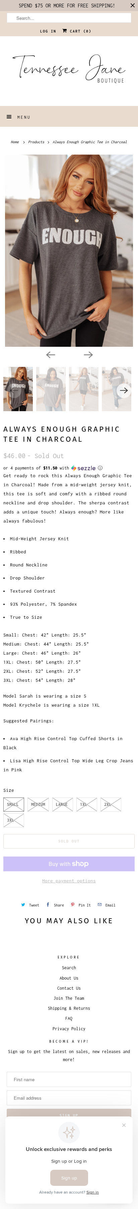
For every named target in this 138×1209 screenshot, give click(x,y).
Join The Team (69, 998)
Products (37, 142)
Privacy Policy (69, 1028)
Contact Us (69, 988)
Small (13, 804)
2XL (107, 804)
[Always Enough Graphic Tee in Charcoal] (69, 251)
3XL (10, 820)
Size (8, 790)
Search (69, 967)
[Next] (87, 354)
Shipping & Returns (69, 1008)
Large (62, 804)
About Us (69, 978)
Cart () (79, 31)
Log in (48, 31)
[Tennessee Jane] (69, 71)
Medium (38, 804)
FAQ (68, 1018)
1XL (83, 804)
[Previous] (50, 354)
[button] (69, 468)
